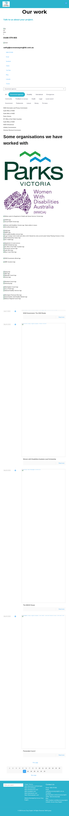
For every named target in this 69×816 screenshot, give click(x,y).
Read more (61, 317)
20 (34, 771)
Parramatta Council (29, 751)
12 (46, 768)
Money (37, 103)
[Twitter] (33, 813)
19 (31, 771)
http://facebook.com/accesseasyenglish (56, 795)
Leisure (29, 103)
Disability (29, 94)
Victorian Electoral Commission (12, 130)
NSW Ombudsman (8, 124)
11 (42, 768)
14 (52, 768)
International (39, 94)
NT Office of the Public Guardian (12, 119)
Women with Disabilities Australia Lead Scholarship (39, 459)
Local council (49, 99)
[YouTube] (36, 813)
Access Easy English (56, 802)
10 (39, 768)
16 (59, 768)
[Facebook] (31, 813)
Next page (33, 775)
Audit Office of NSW (9, 110)
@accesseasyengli (55, 796)
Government (8, 103)
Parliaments (19, 103)
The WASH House (29, 605)
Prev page (35, 762)
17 (24, 771)
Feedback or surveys (22, 99)
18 (27, 771)
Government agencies (16, 94)
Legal (40, 99)
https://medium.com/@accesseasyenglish (57, 800)
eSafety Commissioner (9, 127)
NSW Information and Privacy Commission (15, 108)
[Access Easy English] (6, 4)
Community (8, 99)
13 (49, 768)
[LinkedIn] (38, 813)
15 (56, 768)
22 (41, 771)
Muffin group (48, 810)
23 (44, 771)
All (6, 94)
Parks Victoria (7, 116)
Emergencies (50, 94)
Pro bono (45, 103)
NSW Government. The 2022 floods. (34, 313)
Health (33, 99)
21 (37, 771)
